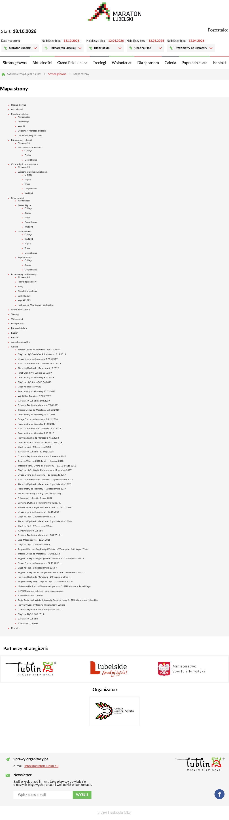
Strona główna (15, 63)
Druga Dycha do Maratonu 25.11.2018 (38, 419)
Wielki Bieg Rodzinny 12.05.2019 (34, 396)
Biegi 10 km (102, 48)
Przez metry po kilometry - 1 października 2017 (42, 489)
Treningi (99, 63)
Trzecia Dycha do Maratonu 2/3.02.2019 (38, 410)
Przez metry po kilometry (191, 48)
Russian (15, 338)
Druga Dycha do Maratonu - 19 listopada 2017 (42, 475)
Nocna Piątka (24, 231)
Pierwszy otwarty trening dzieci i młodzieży (39, 493)
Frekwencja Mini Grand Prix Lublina (35, 305)
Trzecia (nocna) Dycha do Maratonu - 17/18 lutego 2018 (47, 466)
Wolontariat (121, 63)
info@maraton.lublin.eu (41, 766)
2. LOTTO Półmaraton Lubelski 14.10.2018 (39, 428)
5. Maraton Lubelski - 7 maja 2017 (35, 498)
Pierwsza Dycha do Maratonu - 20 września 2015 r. (44, 577)
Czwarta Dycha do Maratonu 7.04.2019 (38, 405)
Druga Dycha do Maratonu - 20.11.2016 (38, 512)
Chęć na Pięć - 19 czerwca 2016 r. (35, 526)
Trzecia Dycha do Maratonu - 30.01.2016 (39, 554)
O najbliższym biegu (28, 291)
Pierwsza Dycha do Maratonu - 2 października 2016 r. (45, 521)
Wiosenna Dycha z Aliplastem (32, 172)
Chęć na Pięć (142, 48)
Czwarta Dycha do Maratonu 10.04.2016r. (39, 535)
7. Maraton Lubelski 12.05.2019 (34, 401)
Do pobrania (31, 160)
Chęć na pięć (17, 198)
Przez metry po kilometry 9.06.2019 (36, 378)
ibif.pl (127, 812)
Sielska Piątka (24, 205)
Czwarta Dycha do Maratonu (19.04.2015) (39, 610)
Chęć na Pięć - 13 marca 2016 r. (34, 545)
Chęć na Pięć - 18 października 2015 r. (37, 568)
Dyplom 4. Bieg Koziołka (30, 135)
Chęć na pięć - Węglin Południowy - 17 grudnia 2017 (45, 470)
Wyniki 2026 (24, 296)
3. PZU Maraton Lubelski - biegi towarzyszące (41, 591)
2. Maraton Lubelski (28, 619)
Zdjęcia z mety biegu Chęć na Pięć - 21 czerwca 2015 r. (46, 582)
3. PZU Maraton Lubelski (30, 595)
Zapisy (28, 155)
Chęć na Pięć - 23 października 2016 (36, 517)
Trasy (20, 286)
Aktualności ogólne (20, 342)
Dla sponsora (148, 63)
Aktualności (42, 63)
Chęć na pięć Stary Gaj (29, 387)
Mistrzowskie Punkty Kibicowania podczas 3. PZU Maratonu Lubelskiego (54, 586)
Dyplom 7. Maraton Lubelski (32, 131)
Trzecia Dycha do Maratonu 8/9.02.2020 (38, 350)
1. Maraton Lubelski (28, 623)
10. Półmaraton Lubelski (30, 147)
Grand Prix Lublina (72, 63)
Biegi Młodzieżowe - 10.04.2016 (34, 540)
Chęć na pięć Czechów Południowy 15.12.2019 (42, 354)
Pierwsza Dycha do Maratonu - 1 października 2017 (44, 484)
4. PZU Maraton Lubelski (30, 531)
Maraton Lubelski (20, 48)
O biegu (28, 150)
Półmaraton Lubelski (63, 48)
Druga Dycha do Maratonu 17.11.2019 (38, 359)
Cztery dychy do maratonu (24, 164)
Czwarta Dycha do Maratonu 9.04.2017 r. (39, 503)
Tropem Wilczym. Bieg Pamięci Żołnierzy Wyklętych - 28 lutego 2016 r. (53, 549)
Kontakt (219, 63)
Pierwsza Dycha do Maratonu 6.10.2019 (38, 368)
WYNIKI (29, 193)
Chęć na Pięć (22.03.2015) (31, 614)
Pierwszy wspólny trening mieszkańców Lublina (41, 605)
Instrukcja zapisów (27, 282)
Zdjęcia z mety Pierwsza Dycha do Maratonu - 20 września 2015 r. (51, 572)
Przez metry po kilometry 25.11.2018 (36, 415)
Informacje (23, 122)
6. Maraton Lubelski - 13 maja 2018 (36, 452)
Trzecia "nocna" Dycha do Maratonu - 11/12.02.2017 (45, 507)
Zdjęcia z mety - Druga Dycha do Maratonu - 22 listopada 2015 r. (51, 558)
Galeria (170, 63)
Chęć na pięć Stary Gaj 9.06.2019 (34, 382)
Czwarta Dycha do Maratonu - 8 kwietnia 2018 (42, 456)
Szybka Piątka (25, 258)
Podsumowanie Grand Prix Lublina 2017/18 (40, 442)
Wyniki (21, 126)
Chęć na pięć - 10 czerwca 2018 (34, 447)
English (14, 333)
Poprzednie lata (194, 63)
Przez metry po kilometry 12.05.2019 (36, 391)
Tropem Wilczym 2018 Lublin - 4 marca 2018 (41, 461)
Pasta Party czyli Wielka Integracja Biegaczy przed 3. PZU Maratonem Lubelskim (58, 600)
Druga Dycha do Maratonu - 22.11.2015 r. (39, 563)
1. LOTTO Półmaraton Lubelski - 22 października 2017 (45, 480)
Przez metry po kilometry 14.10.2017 (36, 424)
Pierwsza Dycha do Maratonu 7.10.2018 (38, 438)
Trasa (27, 184)
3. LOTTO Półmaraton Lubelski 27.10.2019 (39, 363)
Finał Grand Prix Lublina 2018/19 (35, 373)
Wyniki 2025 (24, 300)
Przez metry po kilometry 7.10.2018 (36, 433)
